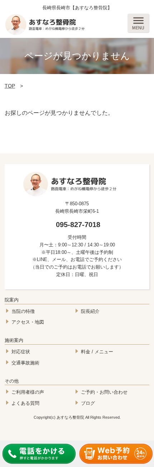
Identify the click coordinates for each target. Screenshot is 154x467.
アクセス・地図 (27, 322)
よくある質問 (25, 403)
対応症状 (20, 351)
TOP (10, 86)
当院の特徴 (23, 311)
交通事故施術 (25, 362)
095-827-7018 (78, 224)
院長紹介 (90, 311)
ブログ (88, 403)
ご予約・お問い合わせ (104, 392)
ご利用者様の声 (27, 392)
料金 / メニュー (97, 351)
